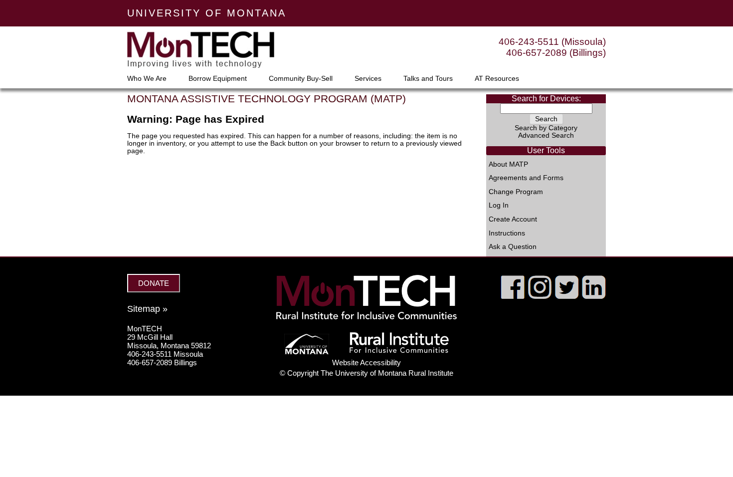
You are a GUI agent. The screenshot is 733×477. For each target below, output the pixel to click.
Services (368, 78)
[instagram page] (540, 296)
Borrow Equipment (217, 78)
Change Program (516, 192)
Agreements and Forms (526, 178)
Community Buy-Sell (301, 78)
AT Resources (497, 78)
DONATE (153, 283)
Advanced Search (546, 135)
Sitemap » (147, 309)
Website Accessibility (366, 362)
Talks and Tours (428, 78)
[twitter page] (566, 296)
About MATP (508, 164)
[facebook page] (513, 296)
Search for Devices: (546, 98)
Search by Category (546, 128)
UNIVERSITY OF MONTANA (206, 12)
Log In (499, 205)
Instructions (507, 233)
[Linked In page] (593, 296)
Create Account (513, 219)
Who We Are (147, 78)
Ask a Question (513, 246)
